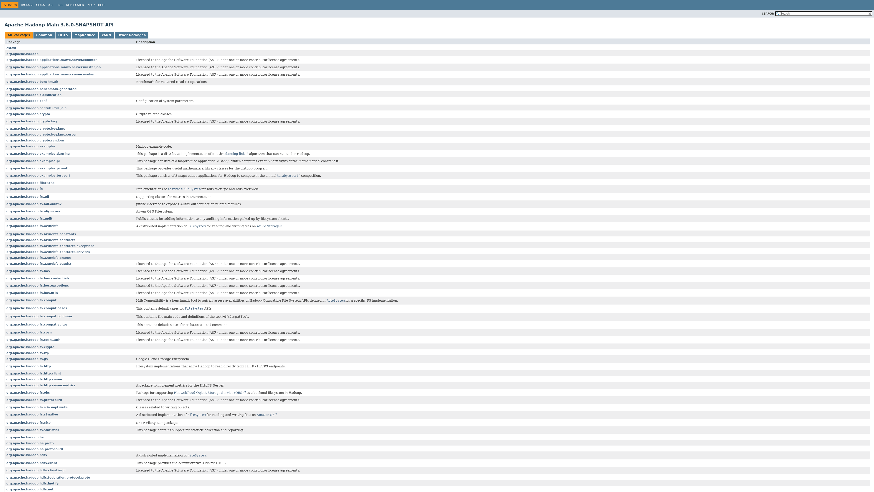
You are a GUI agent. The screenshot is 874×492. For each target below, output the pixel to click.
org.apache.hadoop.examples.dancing (38, 153)
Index (91, 5)
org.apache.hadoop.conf (26, 100)
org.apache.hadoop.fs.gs (27, 359)
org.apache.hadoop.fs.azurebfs (32, 226)
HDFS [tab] (63, 35)
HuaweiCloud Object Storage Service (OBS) (209, 393)
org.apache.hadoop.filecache (30, 182)
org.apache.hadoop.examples (31, 146)
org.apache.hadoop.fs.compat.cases (36, 308)
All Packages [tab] (19, 35)
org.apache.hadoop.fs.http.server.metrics (41, 385)
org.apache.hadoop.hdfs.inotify (32, 483)
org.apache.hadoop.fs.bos (28, 271)
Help (101, 5)
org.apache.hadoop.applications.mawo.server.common (51, 60)
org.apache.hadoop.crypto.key (31, 121)
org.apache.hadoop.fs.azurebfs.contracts (40, 240)
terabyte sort (287, 175)
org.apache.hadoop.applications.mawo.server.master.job (53, 67)
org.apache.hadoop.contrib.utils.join (36, 108)
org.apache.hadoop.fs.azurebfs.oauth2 (38, 263)
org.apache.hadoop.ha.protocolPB (34, 449)
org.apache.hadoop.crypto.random (35, 140)
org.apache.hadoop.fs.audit (29, 218)
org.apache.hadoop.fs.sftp (28, 422)
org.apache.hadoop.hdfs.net (29, 489)
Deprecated (75, 5)
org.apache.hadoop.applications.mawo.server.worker (50, 74)
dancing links (235, 154)
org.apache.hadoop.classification (33, 95)
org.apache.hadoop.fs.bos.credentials (37, 278)
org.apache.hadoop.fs (24, 188)
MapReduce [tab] (84, 35)
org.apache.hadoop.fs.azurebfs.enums (38, 257)
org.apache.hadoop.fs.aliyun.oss (33, 211)
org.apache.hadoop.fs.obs (28, 392)
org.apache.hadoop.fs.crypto (30, 347)
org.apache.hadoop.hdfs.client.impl (35, 470)
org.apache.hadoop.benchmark (32, 81)
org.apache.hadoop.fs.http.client (33, 373)
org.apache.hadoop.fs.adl (27, 196)
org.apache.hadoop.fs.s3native (32, 414)
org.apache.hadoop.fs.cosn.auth (33, 339)
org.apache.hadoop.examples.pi (33, 161)
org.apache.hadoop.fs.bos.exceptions (37, 285)
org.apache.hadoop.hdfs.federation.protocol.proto (48, 477)
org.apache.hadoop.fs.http (28, 366)
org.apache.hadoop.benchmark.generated (41, 89)
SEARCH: (768, 13)
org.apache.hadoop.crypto (28, 114)
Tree (59, 5)
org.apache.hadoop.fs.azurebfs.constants (41, 234)
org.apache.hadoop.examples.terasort (38, 175)
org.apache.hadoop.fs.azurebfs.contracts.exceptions (50, 246)
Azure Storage (268, 226)
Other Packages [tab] (131, 35)
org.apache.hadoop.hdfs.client (31, 463)
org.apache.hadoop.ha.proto (30, 443)
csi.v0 (11, 48)
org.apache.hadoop (22, 54)
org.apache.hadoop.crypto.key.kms (35, 128)
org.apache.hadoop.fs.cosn (29, 332)
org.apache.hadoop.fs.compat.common (39, 316)
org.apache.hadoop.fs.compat (31, 300)
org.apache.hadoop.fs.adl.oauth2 (34, 204)
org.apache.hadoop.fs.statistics (32, 430)
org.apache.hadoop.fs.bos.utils (32, 293)
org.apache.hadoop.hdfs (26, 455)
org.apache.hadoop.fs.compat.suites (37, 324)
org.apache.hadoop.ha (25, 437)
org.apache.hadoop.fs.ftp (27, 353)
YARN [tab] (106, 35)
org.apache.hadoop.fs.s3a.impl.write (37, 407)
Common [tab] (44, 35)
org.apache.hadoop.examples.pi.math (37, 168)
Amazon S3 (265, 415)
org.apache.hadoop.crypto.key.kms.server (41, 134)
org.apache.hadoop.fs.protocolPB (34, 400)
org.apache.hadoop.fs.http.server (34, 379)
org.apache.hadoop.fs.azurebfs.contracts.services (48, 252)
